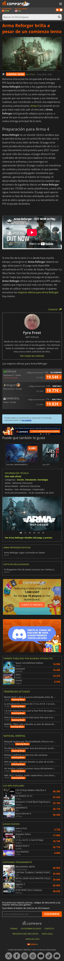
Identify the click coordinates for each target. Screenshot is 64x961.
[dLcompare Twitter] (8, 956)
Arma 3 (35, 105)
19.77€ (53, 390)
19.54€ (53, 376)
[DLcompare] (32, 923)
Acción (20, 479)
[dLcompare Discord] (56, 956)
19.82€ (53, 403)
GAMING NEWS (15, 74)
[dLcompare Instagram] (24, 956)
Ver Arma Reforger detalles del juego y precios (28, 537)
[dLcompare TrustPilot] (32, 956)
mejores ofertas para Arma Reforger (38, 292)
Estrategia (43, 479)
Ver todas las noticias (32, 355)
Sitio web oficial (13, 476)
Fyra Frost (30, 74)
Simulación (30, 479)
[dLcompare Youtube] (40, 956)
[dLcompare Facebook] (16, 956)
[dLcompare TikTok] (48, 956)
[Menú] (60, 4)
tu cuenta (26, 420)
